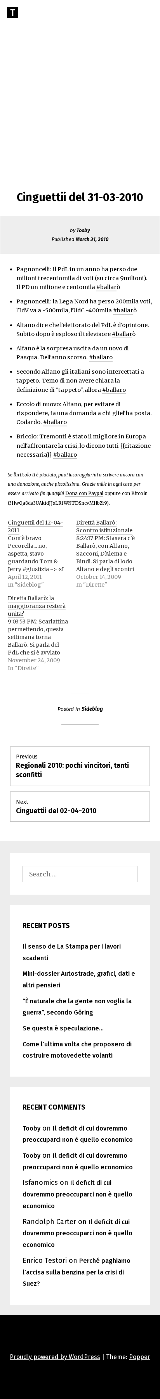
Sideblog (92, 709)
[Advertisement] (80, 84)
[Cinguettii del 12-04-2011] (42, 554)
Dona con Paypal (84, 493)
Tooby (83, 230)
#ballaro (101, 357)
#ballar (106, 287)
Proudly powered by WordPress (55, 1357)
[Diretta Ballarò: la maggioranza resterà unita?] (42, 633)
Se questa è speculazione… (63, 1028)
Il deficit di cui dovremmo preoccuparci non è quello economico (77, 1194)
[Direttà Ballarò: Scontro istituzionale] (110, 554)
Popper (139, 1357)
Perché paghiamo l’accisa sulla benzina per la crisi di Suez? (76, 1272)
